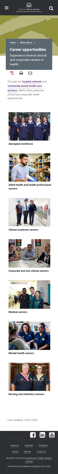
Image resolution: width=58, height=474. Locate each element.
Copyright (28, 445)
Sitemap (27, 451)
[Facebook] (33, 436)
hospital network (31, 82)
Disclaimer (43, 445)
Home (12, 42)
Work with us (26, 42)
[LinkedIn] (42, 436)
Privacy (15, 451)
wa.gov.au (14, 445)
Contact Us (41, 451)
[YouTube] (52, 436)
